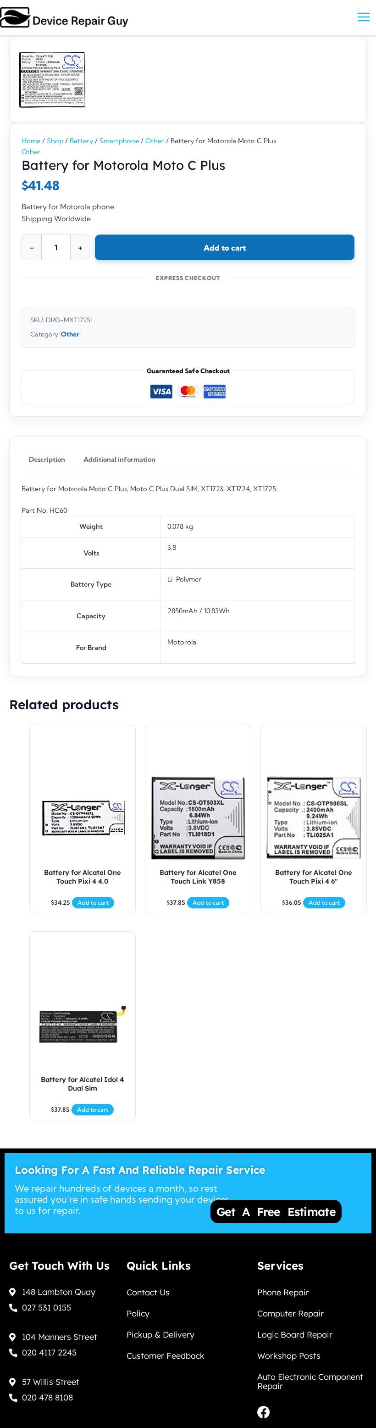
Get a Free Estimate (276, 1211)
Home (31, 141)
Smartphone (119, 141)
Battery (81, 141)
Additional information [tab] (119, 459)
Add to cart (225, 247)
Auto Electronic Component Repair (310, 1381)
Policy (138, 1313)
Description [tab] (47, 459)
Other (154, 141)
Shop (55, 141)
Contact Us (148, 1292)
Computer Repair (290, 1313)
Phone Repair (283, 1292)
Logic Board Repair (294, 1334)
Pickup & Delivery (160, 1334)
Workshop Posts (289, 1355)
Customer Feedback (166, 1355)
